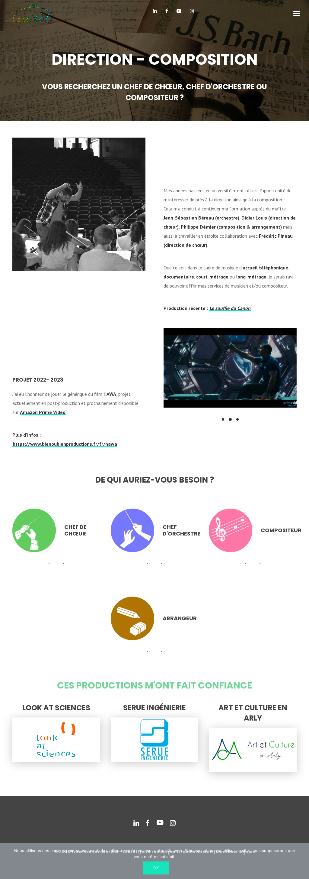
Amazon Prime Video (42, 412)
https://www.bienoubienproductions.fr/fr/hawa (65, 444)
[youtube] (179, 13)
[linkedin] (155, 13)
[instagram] (192, 13)
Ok (156, 867)
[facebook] (166, 13)
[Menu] (297, 13)
